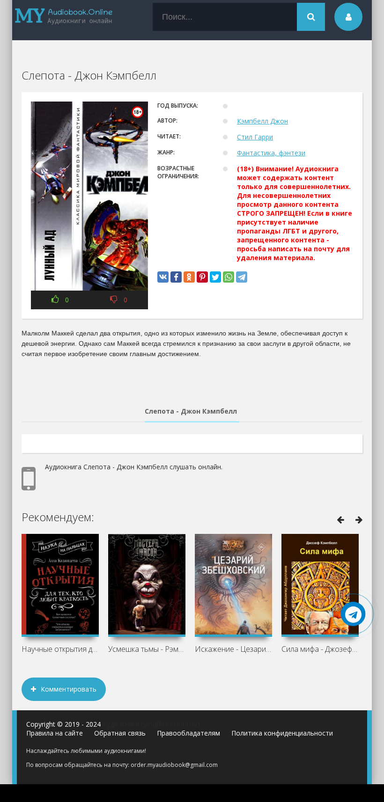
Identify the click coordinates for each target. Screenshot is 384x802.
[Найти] (311, 17)
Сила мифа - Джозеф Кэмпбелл (320, 649)
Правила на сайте (54, 733)
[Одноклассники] (189, 277)
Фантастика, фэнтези (271, 152)
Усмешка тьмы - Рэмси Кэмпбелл (146, 649)
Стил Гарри (255, 136)
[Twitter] (215, 277)
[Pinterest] (202, 277)
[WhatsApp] (228, 277)
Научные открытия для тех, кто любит (60, 649)
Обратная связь (120, 733)
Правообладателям (188, 733)
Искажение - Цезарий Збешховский (233, 649)
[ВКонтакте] (163, 277)
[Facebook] (176, 277)
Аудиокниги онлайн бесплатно (151, 724)
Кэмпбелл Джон (262, 121)
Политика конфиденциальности (282, 733)
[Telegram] (241, 277)
